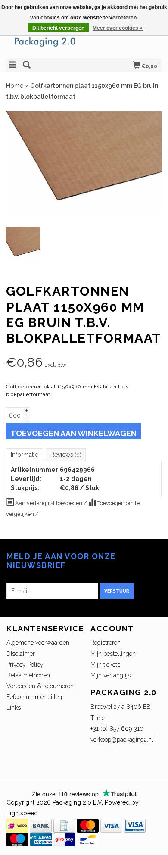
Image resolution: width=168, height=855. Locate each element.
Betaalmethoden (28, 675)
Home (14, 85)
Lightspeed (22, 813)
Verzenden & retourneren (40, 686)
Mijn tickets (105, 664)
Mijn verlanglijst (111, 675)
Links (13, 707)
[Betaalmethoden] (17, 825)
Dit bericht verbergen (58, 28)
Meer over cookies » (118, 28)
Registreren (105, 642)
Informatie (24, 454)
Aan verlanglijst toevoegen (49, 503)
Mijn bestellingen (113, 653)
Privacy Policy (25, 664)
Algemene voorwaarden (37, 642)
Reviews (65, 454)
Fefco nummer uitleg (34, 696)
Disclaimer (20, 653)
